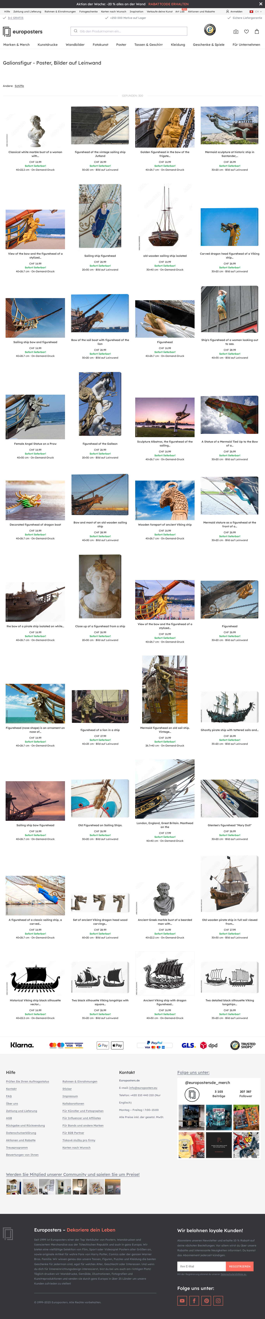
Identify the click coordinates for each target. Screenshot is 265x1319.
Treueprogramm (17, 1147)
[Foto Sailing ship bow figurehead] (35, 801)
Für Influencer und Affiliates (81, 1118)
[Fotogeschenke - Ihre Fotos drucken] (236, 31)
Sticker (67, 1089)
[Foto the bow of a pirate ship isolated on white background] (35, 602)
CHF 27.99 (100, 736)
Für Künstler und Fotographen (83, 1111)
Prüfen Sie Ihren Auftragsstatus (27, 1081)
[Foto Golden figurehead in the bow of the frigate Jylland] (165, 128)
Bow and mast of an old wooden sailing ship (100, 524)
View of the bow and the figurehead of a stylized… (35, 255)
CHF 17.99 (165, 833)
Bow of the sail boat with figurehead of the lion (100, 342)
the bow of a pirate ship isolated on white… (35, 626)
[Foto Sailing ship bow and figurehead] (35, 318)
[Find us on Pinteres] (206, 1301)
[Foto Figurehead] (165, 319)
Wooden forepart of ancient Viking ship (165, 524)
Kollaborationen (73, 1103)
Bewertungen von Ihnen (22, 1154)
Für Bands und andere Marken (83, 1125)
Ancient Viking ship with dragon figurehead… (164, 1002)
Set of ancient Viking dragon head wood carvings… (100, 921)
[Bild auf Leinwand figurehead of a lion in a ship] (100, 707)
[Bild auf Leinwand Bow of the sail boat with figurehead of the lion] (100, 314)
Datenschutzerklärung (21, 1133)
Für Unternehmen (246, 44)
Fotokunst (100, 44)
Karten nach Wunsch (113, 11)
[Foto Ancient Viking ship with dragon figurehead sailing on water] (165, 973)
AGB (9, 1118)
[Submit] (75, 31)
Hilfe (7, 11)
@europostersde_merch (207, 1082)
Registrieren (239, 1266)
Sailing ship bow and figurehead (35, 342)
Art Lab (180, 11)
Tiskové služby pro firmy (78, 1140)
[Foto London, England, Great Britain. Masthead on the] (165, 789)
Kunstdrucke (48, 44)
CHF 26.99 (100, 161)
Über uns (12, 1103)
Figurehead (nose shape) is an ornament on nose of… (35, 729)
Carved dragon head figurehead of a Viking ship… (229, 255)
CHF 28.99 (230, 349)
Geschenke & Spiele (208, 44)
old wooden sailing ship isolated (165, 256)
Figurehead (165, 342)
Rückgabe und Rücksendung (25, 1125)
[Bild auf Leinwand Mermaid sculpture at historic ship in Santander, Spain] (229, 127)
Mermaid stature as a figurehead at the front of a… (229, 524)
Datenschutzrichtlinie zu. (234, 1274)
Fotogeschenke (88, 11)
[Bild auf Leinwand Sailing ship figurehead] (100, 217)
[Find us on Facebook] (194, 1301)
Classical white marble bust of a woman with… (35, 154)
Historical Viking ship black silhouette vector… (35, 1002)
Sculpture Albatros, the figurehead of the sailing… (165, 443)
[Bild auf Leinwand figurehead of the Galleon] (100, 405)
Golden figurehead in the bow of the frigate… (164, 154)
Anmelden (236, 11)
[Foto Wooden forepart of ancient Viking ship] (165, 500)
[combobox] (129, 31)
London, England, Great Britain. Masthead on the (165, 825)
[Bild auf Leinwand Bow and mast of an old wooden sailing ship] (100, 495)
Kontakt (11, 1089)
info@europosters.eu (143, 1088)
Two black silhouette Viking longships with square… (100, 1002)
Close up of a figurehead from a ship (100, 626)
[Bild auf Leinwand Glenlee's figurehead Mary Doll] (229, 800)
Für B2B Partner (73, 1133)
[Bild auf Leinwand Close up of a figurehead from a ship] (100, 588)
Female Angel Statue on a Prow (35, 443)
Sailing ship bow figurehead (35, 825)
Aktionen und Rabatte (201, 11)
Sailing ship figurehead (100, 256)
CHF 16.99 (35, 161)
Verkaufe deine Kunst (160, 11)
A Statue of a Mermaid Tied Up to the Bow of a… (230, 443)
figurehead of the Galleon (100, 443)
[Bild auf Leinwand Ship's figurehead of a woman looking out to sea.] (229, 310)
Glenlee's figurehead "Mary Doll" (230, 825)
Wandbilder (75, 44)
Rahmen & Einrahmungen (60, 11)
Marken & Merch (16, 44)
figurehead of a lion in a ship (100, 730)
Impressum (70, 1096)
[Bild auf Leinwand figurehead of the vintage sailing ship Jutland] (100, 127)
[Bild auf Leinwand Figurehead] (229, 601)
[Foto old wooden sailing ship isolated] (165, 217)
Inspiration (136, 11)
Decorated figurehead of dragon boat (35, 524)
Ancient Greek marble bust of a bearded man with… (165, 921)
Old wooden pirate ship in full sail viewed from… (229, 921)
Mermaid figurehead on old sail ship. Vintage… (165, 729)
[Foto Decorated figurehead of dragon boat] (35, 500)
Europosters (29, 31)
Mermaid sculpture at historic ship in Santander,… (229, 154)
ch (257, 11)
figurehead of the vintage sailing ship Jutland (100, 154)
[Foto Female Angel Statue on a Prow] (35, 417)
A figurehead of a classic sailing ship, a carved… (35, 921)
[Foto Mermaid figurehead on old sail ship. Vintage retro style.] (165, 689)
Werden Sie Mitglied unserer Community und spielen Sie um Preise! (73, 1174)
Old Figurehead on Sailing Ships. (100, 825)
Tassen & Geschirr (148, 44)
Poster (121, 44)
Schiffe (19, 86)
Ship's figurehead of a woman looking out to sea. (229, 342)
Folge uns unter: (193, 1072)
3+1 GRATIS (15, 18)
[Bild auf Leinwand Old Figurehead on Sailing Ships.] (100, 800)
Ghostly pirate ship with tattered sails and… (230, 730)
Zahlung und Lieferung (27, 11)
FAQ (9, 1096)
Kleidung (178, 44)
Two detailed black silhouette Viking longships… (230, 1002)
